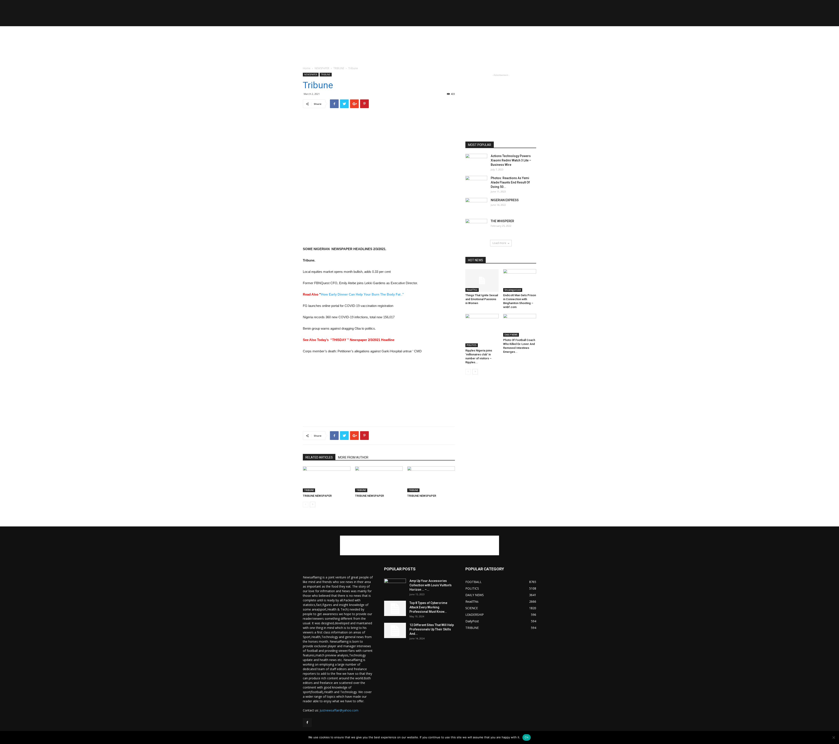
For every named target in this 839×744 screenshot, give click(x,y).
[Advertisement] (419, 41)
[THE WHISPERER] (476, 226)
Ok (527, 737)
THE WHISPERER (502, 221)
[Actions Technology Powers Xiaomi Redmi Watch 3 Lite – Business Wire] (476, 161)
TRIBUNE (338, 68)
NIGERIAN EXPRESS (505, 200)
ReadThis (472, 289)
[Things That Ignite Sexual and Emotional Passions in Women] (482, 280)
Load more (499, 243)
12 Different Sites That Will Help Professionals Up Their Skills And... (431, 629)
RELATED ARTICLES (319, 457)
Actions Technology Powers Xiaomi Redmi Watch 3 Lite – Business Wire (511, 160)
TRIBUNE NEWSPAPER (317, 495)
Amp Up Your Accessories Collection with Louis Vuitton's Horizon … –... (430, 585)
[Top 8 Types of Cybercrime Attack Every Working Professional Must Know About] (395, 608)
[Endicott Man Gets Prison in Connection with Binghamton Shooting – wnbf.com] (519, 280)
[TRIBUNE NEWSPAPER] (326, 479)
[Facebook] (307, 722)
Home (306, 68)
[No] (833, 737)
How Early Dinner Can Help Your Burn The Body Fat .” (362, 294)
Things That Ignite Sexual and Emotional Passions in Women (481, 299)
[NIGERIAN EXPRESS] (476, 205)
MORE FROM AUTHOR (353, 457)
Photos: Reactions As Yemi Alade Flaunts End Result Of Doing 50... (510, 182)
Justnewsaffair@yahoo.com (339, 710)
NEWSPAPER (322, 68)
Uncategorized (512, 289)
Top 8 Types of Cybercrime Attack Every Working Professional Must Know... (428, 607)
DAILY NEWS (511, 334)
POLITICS (472, 345)
